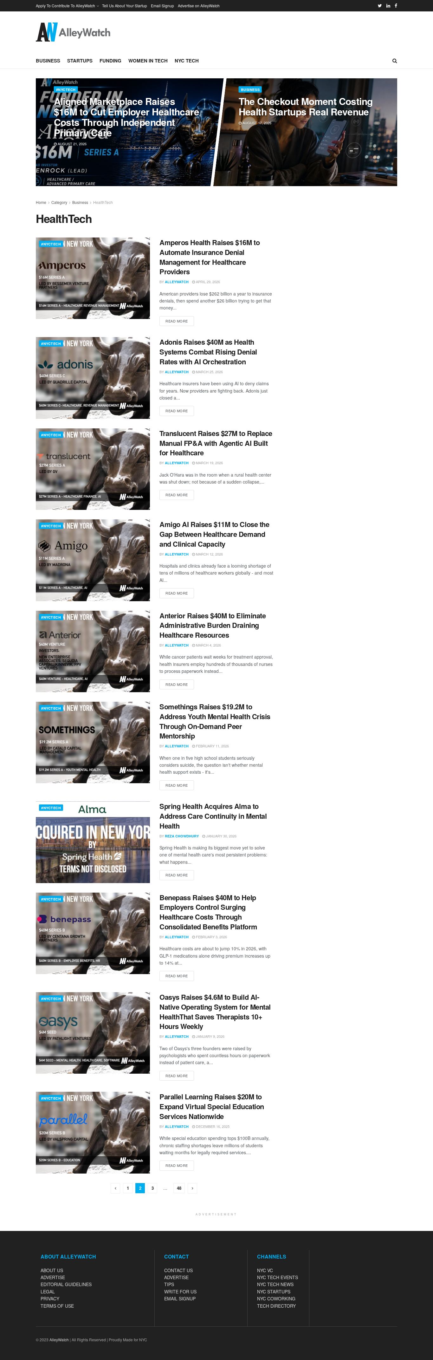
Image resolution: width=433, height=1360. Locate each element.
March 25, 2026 (209, 371)
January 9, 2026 (209, 1036)
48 (179, 1188)
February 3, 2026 (211, 936)
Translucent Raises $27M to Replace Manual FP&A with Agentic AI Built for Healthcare (215, 443)
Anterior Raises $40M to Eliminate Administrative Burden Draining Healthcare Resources (212, 625)
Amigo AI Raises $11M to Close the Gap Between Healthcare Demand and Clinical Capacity (214, 534)
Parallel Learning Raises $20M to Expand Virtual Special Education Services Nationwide (211, 1106)
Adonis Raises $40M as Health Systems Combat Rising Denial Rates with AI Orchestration (208, 352)
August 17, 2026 (256, 122)
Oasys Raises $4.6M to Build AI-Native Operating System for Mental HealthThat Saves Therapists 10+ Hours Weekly (215, 1011)
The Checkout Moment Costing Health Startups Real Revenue (305, 106)
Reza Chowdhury (182, 836)
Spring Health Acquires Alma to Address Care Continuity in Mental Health (213, 816)
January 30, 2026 (220, 835)
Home (41, 202)
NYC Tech (187, 60)
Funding (110, 60)
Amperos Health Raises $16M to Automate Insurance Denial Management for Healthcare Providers (209, 257)
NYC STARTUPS (273, 1291)
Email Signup (162, 5)
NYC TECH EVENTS (277, 1277)
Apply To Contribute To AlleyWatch (65, 5)
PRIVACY (50, 1298)
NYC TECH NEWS (275, 1284)
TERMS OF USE (57, 1306)
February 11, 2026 (212, 745)
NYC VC (265, 1270)
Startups (80, 60)
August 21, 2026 (71, 143)
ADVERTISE (53, 1277)
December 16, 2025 (212, 1126)
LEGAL (48, 1291)
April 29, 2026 (207, 281)
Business (48, 60)
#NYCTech (65, 89)
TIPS (169, 1284)
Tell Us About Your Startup (124, 5)
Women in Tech (148, 60)
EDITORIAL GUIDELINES (66, 1284)
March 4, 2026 (208, 644)
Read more (176, 320)
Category (59, 202)
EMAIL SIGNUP (180, 1298)
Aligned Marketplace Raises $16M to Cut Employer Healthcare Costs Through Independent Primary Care (126, 116)
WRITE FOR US (180, 1291)
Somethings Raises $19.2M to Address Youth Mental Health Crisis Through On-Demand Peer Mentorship (214, 721)
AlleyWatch (177, 281)
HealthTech (103, 202)
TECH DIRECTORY (276, 1306)
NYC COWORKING (276, 1298)
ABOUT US (52, 1270)
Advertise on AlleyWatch (199, 5)
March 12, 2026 (209, 553)
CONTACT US (178, 1270)
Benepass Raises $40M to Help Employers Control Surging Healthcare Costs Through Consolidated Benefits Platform (208, 912)
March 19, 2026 (209, 462)
